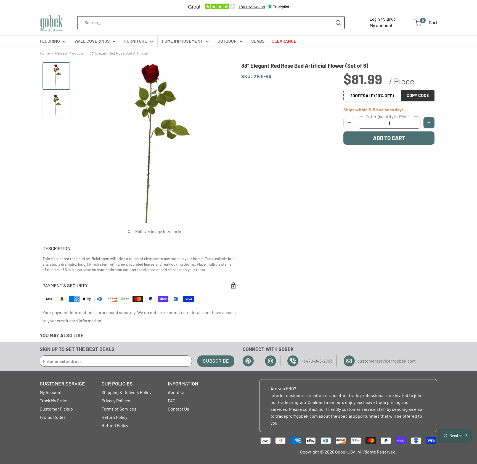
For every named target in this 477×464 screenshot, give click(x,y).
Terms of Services (119, 408)
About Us (177, 392)
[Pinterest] (248, 361)
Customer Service (62, 384)
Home (45, 53)
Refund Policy (115, 425)
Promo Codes (53, 417)
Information (183, 384)
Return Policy (114, 417)
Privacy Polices (116, 400)
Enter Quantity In (387, 116)
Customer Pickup (56, 408)
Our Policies (117, 384)
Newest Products (69, 53)
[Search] (338, 23)
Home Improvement (182, 41)
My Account (51, 392)
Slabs (257, 41)
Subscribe (216, 361)
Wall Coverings (92, 41)
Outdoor (227, 41)
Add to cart (389, 138)
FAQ (171, 400)
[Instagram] (270, 361)
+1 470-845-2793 (316, 360)
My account (381, 25)
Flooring (50, 41)
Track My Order (54, 400)
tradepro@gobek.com (296, 416)
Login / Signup (383, 19)
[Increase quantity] (428, 122)
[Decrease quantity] (349, 122)
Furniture (135, 41)
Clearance (284, 41)
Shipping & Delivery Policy (126, 392)
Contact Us (178, 408)
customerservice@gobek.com (386, 360)
